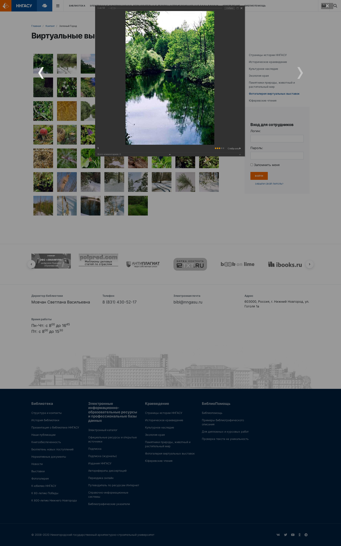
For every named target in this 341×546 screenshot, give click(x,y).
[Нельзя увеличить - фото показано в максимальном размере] (238, 8)
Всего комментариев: (109, 154)
